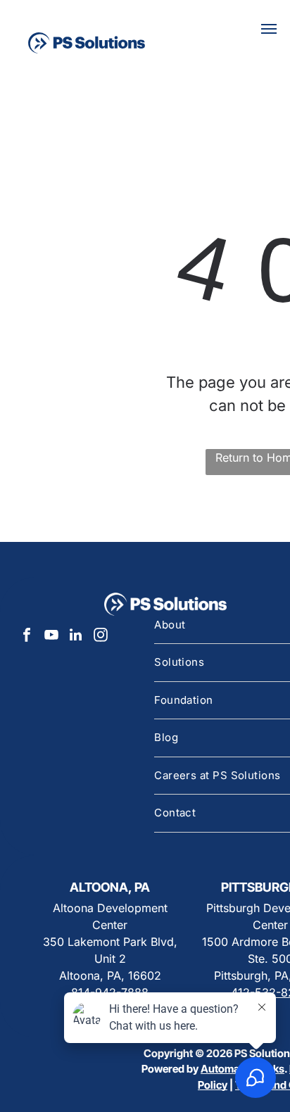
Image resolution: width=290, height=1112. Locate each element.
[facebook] (26, 636)
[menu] (269, 29)
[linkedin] (76, 636)
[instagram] (100, 636)
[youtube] (51, 636)
